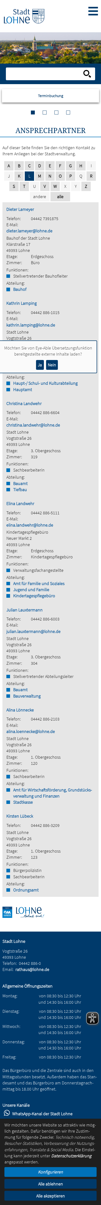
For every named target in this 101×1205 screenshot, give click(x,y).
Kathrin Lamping (21, 303)
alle (60, 196)
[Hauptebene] (24, 16)
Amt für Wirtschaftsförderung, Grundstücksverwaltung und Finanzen (52, 793)
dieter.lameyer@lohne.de (29, 231)
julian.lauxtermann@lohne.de (33, 631)
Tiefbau (20, 489)
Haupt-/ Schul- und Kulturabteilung (45, 383)
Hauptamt (22, 389)
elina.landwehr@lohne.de (29, 525)
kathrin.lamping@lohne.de (30, 325)
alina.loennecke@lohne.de (30, 731)
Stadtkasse (23, 802)
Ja (40, 365)
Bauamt (20, 483)
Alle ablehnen (50, 1184)
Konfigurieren (50, 1172)
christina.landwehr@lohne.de (33, 425)
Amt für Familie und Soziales (38, 583)
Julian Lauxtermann (24, 610)
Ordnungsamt (26, 890)
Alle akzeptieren (50, 1196)
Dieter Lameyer (20, 209)
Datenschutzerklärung (71, 1156)
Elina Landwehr (20, 503)
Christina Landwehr (24, 403)
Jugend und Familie (31, 589)
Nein (52, 365)
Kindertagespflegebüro (34, 595)
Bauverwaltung (27, 696)
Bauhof (19, 289)
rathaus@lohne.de (32, 969)
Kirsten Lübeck (19, 816)
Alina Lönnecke (20, 710)
